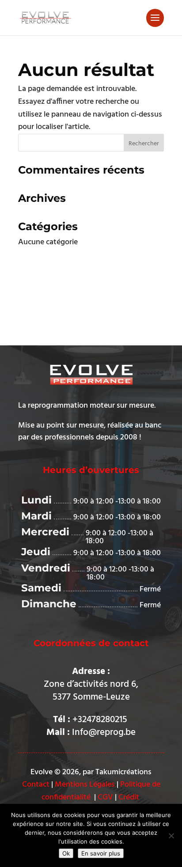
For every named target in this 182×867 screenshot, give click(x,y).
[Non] (171, 835)
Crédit (128, 797)
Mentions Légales (85, 784)
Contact (35, 784)
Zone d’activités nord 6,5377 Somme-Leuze (91, 690)
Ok (66, 853)
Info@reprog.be (104, 732)
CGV (105, 797)
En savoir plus (100, 853)
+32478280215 (100, 719)
